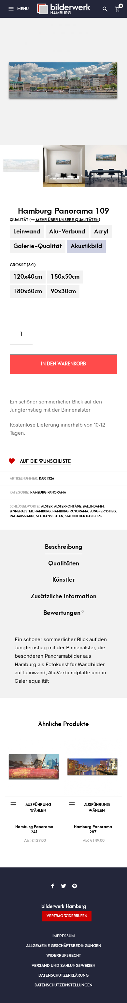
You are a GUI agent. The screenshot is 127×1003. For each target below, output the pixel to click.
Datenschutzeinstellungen (63, 985)
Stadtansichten (49, 516)
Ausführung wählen (38, 807)
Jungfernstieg (103, 511)
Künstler (63, 579)
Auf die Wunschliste (45, 461)
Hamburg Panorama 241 (34, 829)
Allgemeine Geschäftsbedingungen (63, 946)
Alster (46, 506)
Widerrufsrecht (63, 955)
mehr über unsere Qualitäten (67, 220)
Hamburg (43, 511)
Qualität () (55, 220)
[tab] (63, 547)
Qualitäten (63, 563)
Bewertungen (63, 612)
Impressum (63, 936)
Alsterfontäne (67, 506)
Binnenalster (21, 511)
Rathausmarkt (22, 516)
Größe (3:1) (23, 265)
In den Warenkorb (63, 364)
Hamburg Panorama (48, 493)
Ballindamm (93, 506)
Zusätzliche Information (63, 596)
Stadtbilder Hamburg (83, 516)
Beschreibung (63, 547)
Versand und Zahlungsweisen (63, 965)
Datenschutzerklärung (63, 975)
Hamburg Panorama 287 (93, 829)
